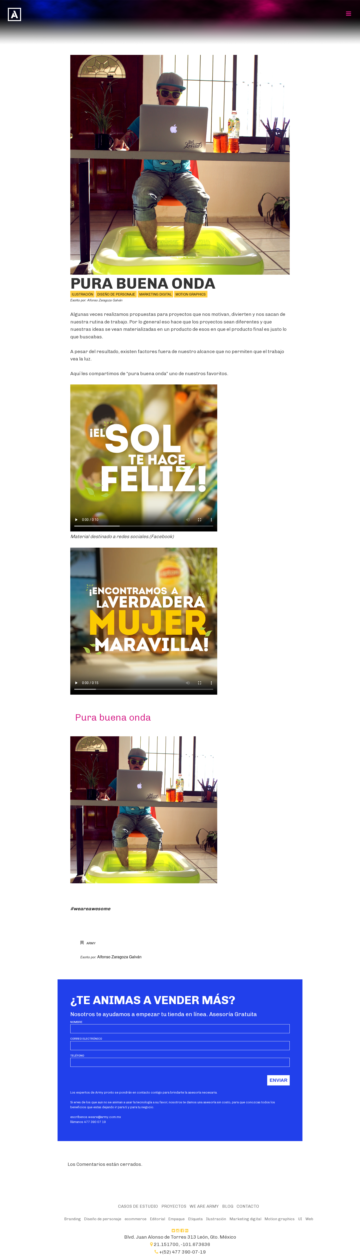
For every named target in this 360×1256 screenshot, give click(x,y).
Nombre (76, 1022)
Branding (72, 1219)
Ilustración (82, 294)
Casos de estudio (138, 1206)
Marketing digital (155, 294)
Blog (227, 1206)
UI (300, 1219)
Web (309, 1219)
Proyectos (173, 1206)
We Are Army (204, 1206)
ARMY (91, 943)
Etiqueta (195, 1219)
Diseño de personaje (116, 294)
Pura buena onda (142, 283)
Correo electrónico (86, 1038)
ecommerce (135, 1219)
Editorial (157, 1219)
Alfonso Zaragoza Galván (104, 300)
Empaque (176, 1219)
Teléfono (77, 1055)
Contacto (248, 1206)
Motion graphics (191, 294)
